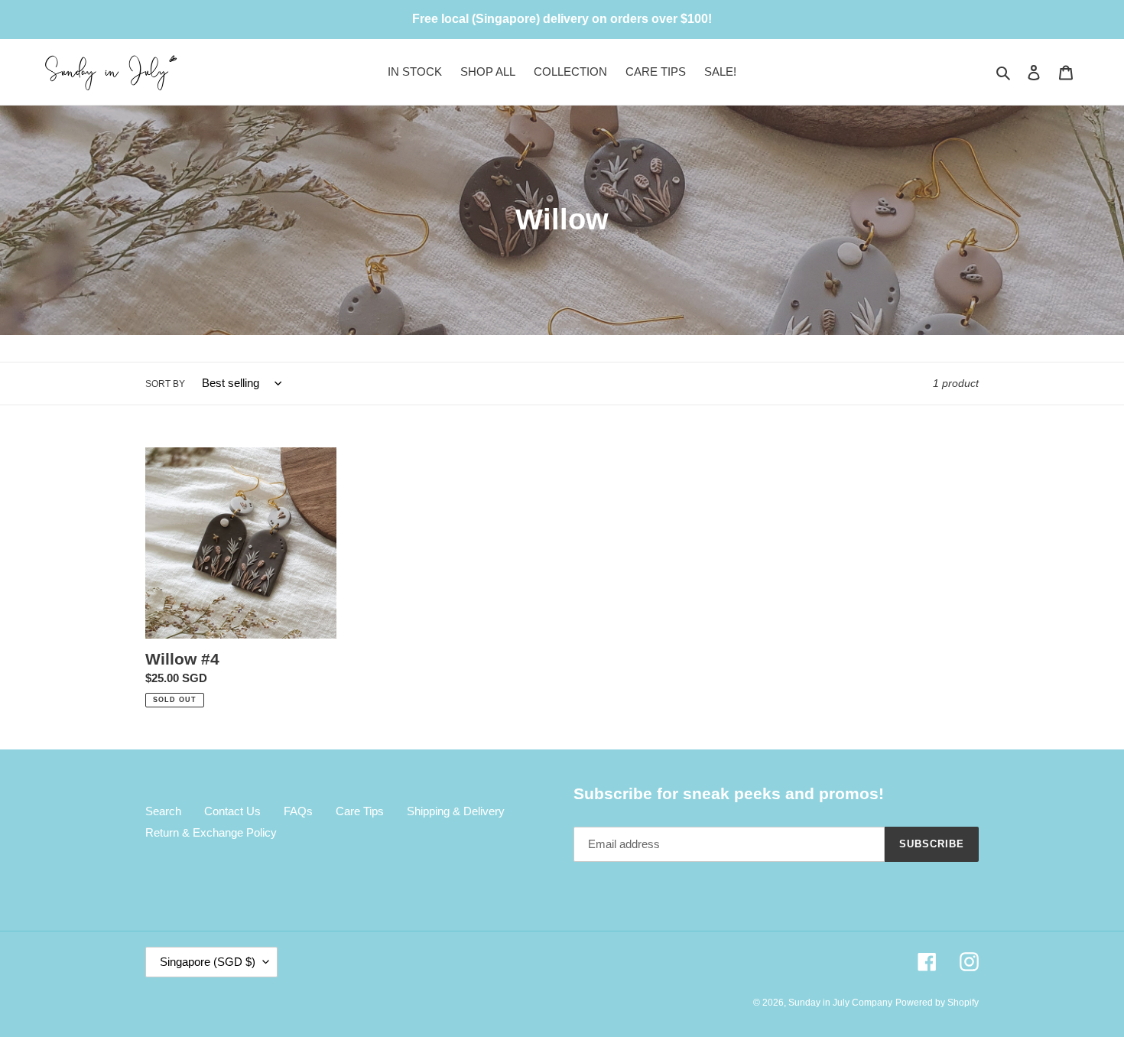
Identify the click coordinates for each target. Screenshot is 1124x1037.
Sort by (165, 384)
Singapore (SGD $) (207, 961)
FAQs (298, 811)
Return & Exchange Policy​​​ (211, 832)
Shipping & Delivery (456, 811)
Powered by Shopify (937, 1002)
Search (163, 811)
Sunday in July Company (840, 1002)
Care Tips (360, 811)
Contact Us (232, 811)
